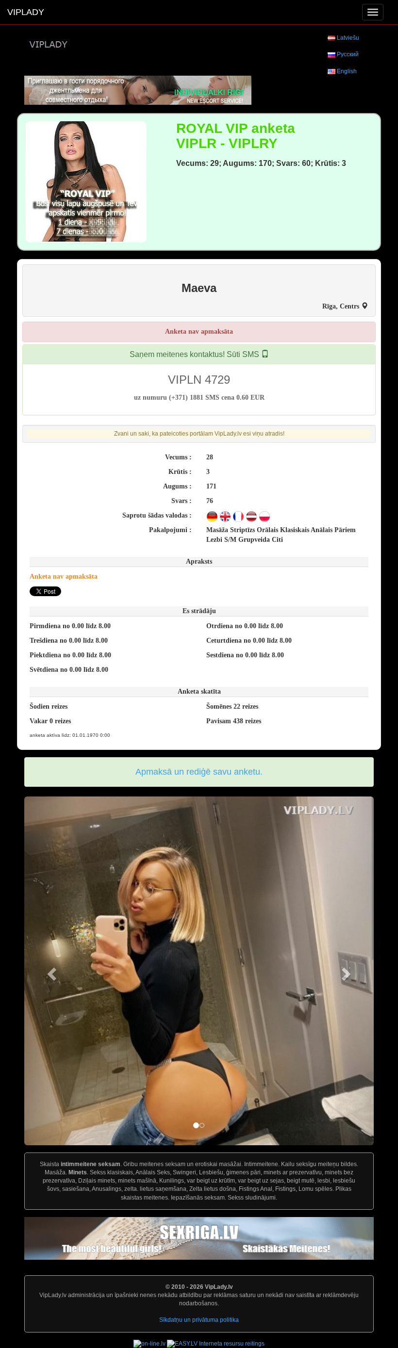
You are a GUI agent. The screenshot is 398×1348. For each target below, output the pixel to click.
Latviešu (348, 37)
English (347, 71)
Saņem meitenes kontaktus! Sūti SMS (195, 354)
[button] (50, 970)
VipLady (25, 12)
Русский (348, 54)
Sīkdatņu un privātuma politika (199, 1319)
